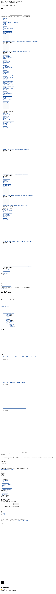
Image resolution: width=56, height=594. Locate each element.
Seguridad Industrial (7, 31)
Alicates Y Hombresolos (8, 84)
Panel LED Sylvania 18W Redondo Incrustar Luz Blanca (15, 174)
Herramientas (6, 55)
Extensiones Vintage (7, 122)
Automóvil (5, 209)
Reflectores (5, 123)
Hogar (4, 177)
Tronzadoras (6, 66)
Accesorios (5, 78)
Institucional (6, 101)
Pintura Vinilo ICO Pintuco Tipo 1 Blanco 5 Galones (14, 408)
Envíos (3, 481)
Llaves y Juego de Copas (8, 86)
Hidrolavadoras (6, 179)
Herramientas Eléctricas (8, 56)
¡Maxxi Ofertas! (6, 271)
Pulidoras (5, 60)
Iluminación (5, 113)
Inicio (2, 288)
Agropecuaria (6, 269)
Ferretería (5, 18)
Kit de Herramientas (7, 57)
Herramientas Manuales (8, 81)
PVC (4, 27)
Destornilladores (6, 61)
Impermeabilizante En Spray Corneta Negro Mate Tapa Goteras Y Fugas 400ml (20, 41)
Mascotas (5, 186)
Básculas (5, 29)
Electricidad (5, 19)
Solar (4, 118)
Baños (4, 97)
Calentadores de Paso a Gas (9, 99)
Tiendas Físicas (5, 493)
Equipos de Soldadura (8, 67)
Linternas (5, 126)
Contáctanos (4, 494)
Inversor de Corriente (7, 213)
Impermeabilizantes (7, 32)
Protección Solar (6, 215)
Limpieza (5, 218)
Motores (5, 76)
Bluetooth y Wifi (6, 119)
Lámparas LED (6, 117)
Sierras (4, 63)
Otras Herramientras (7, 79)
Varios (4, 33)
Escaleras (5, 24)
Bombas (5, 73)
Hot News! (4, 592)
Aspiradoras (5, 180)
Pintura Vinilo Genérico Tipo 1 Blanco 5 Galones (14, 382)
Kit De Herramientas (7, 82)
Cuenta (3, 485)
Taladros (5, 58)
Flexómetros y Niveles (8, 88)
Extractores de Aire (7, 185)
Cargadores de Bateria (8, 211)
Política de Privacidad (6, 489)
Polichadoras (6, 71)
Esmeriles (5, 70)
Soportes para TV (7, 184)
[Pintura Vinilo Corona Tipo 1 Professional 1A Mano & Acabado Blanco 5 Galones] (13, 354)
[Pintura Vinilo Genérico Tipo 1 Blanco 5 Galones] (13, 380)
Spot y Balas (6, 124)
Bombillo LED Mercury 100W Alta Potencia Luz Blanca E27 (16, 149)
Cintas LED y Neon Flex (8, 121)
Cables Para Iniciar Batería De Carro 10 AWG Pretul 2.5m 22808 (17, 241)
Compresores (6, 68)
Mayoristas (4, 486)
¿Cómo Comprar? (5, 483)
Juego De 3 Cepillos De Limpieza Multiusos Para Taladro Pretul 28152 (18, 195)
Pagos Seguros (5, 480)
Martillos (5, 87)
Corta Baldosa (6, 72)
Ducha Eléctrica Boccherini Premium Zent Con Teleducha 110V (17, 110)
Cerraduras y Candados (8, 28)
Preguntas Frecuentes (6, 484)
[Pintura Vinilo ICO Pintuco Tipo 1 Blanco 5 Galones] (13, 405)
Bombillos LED (6, 114)
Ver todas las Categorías (8, 313)
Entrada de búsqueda (5, 16)
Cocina (4, 98)
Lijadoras (5, 65)
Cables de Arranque (7, 210)
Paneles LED (6, 116)
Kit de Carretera (6, 216)
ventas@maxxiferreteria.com (7, 469)
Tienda (4, 288)
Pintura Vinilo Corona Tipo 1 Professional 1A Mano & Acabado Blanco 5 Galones (21, 356)
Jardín (4, 182)
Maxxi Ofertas (9, 321)
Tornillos (5, 26)
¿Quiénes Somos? (5, 491)
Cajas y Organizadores (8, 77)
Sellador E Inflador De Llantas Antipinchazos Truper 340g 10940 (17, 266)
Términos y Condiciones (7, 488)
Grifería (5, 94)
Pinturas (5, 21)
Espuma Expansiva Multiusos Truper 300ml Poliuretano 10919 (16, 51)
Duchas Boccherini (7, 96)
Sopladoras (5, 181)
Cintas (4, 23)
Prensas (5, 91)
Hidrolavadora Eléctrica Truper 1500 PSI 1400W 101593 (15, 205)
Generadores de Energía (8, 75)
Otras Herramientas (7, 93)
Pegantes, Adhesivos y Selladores (10, 22)
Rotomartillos (6, 62)
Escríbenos (3, 454)
